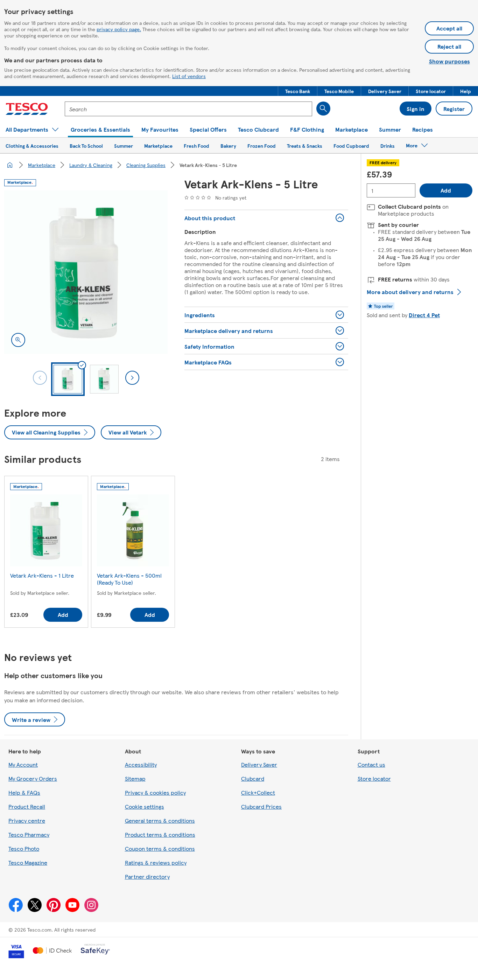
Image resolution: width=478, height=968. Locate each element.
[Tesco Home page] (27, 109)
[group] (46, 553)
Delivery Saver (259, 764)
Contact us (371, 764)
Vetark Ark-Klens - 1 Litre (42, 575)
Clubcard (252, 778)
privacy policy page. (119, 29)
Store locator (374, 778)
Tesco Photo (23, 848)
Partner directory (147, 876)
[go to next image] (132, 378)
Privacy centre (26, 820)
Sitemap (135, 778)
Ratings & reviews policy (156, 862)
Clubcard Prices (261, 806)
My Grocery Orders (32, 778)
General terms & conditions (160, 820)
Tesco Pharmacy (28, 834)
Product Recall (26, 806)
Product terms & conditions (160, 834)
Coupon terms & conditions (160, 848)
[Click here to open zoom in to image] (18, 340)
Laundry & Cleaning (90, 164)
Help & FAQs (24, 792)
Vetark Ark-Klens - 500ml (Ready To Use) (129, 578)
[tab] (68, 379)
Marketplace (41, 164)
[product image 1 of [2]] (86, 272)
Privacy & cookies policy (155, 792)
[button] (297, 91)
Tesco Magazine (27, 862)
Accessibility (141, 764)
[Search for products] (323, 109)
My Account (23, 764)
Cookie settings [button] (144, 806)
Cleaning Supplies (146, 164)
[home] (9, 164)
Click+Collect (258, 792)
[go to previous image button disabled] (40, 378)
